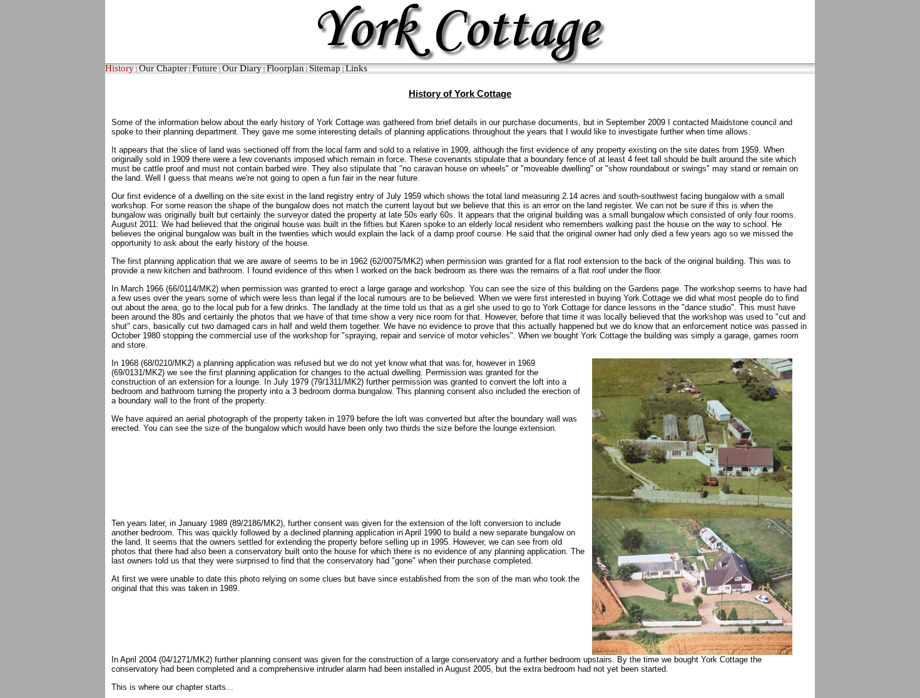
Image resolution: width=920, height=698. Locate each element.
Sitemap (324, 68)
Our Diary (242, 68)
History (119, 68)
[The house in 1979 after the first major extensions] (692, 437)
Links (356, 68)
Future (204, 68)
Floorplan (285, 68)
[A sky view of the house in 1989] (692, 586)
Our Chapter (163, 68)
